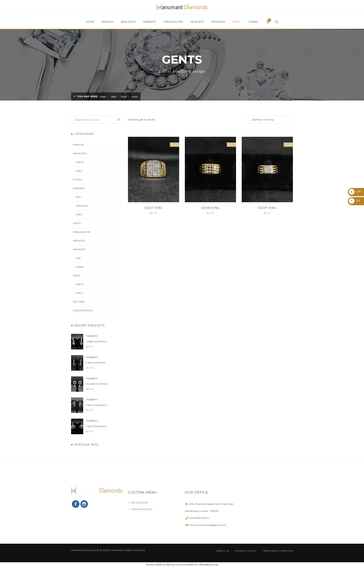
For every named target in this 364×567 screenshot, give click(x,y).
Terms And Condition (278, 550)
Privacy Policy (141, 509)
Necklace (79, 240)
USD (356, 191)
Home (103, 96)
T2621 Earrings (96, 426)
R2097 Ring (267, 208)
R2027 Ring (153, 208)
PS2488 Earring (97, 383)
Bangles (78, 144)
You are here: (87, 96)
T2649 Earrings (96, 405)
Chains (77, 179)
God (78, 258)
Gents (80, 162)
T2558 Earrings (96, 341)
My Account (139, 502)
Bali (78, 197)
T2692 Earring (96, 362)
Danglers (82, 205)
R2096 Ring (210, 208)
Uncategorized (83, 310)
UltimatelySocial (208, 564)
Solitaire (79, 301)
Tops (79, 214)
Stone (80, 267)
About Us (222, 550)
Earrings (79, 188)
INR (355, 200)
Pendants (79, 249)
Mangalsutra (82, 232)
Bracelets (79, 153)
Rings (124, 96)
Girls (79, 171)
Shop (113, 96)
